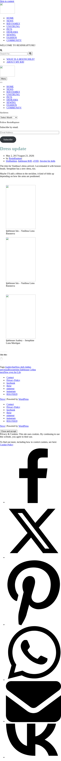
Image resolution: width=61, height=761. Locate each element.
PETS (9, 29)
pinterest (10, 388)
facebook (11, 383)
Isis (13, 367)
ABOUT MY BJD (15, 62)
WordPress (24, 399)
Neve (2, 399)
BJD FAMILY (13, 23)
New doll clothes (23, 367)
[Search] (1, 50)
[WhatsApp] (33, 679)
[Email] (33, 721)
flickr (9, 386)
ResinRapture (15, 158)
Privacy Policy (13, 380)
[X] (33, 557)
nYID (36, 161)
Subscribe (8, 139)
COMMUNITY (14, 40)
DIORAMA (12, 32)
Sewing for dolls (47, 161)
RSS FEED (12, 394)
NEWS (10, 21)
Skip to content (7, 1)
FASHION (12, 37)
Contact (10, 377)
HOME (10, 18)
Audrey (8, 367)
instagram (11, 391)
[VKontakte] (33, 757)
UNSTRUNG (13, 26)
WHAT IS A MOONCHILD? (21, 59)
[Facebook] (33, 502)
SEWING (11, 34)
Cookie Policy (6, 444)
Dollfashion (11, 161)
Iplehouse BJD (25, 161)
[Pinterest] (33, 624)
